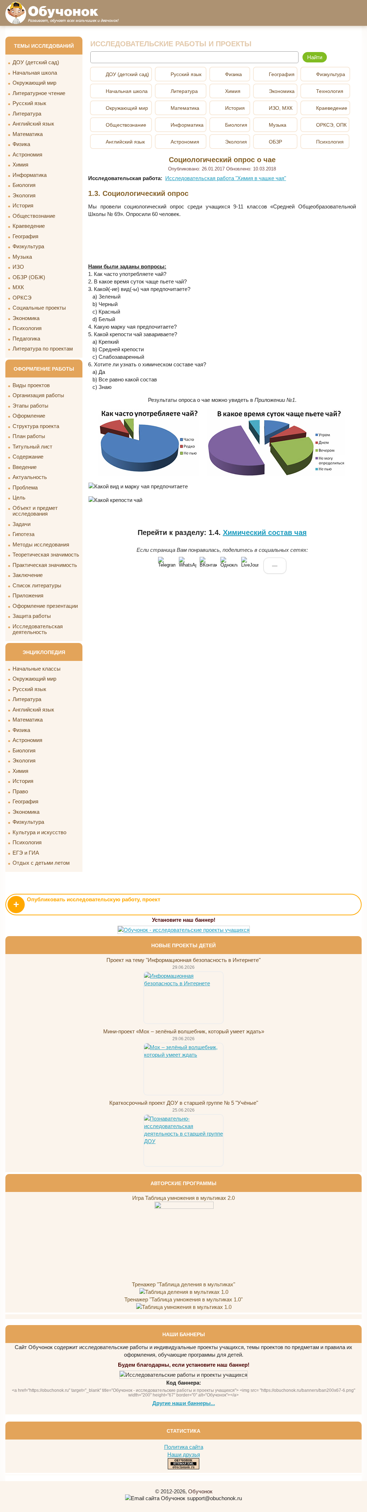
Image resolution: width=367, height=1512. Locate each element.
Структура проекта (36, 426)
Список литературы (37, 585)
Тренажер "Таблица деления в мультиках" (183, 1284)
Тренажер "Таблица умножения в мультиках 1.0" (183, 1299)
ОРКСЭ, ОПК (331, 125)
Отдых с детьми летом (41, 863)
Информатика (30, 175)
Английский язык (33, 124)
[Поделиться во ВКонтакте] (208, 565)
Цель (19, 497)
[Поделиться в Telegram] (166, 565)
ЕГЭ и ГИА (26, 853)
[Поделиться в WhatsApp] (187, 565)
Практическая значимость (45, 565)
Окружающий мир (34, 83)
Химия (20, 164)
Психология (27, 328)
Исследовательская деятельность (38, 629)
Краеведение (29, 226)
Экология (24, 195)
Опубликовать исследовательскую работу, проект (86, 903)
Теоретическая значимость (46, 554)
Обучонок (200, 1491)
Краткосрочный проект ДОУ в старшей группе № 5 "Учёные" (183, 1103)
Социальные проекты (39, 308)
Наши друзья (183, 1454)
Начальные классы (37, 669)
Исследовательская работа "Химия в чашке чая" (225, 178)
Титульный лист (32, 446)
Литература (27, 114)
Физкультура (28, 246)
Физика (21, 144)
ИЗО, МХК (280, 108)
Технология (329, 91)
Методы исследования (41, 544)
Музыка (22, 257)
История (23, 205)
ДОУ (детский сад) (36, 62)
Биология (24, 185)
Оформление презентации (45, 606)
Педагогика (26, 338)
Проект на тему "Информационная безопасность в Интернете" (183, 960)
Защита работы (32, 616)
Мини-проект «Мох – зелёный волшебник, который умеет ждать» (183, 1031)
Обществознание (34, 216)
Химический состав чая (265, 532)
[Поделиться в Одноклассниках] (229, 565)
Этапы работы (30, 406)
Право (20, 791)
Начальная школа (35, 73)
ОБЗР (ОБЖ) (29, 277)
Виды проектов (31, 385)
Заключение (28, 575)
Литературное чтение (39, 93)
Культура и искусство (39, 832)
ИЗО (18, 267)
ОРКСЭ (22, 298)
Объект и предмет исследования (35, 511)
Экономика (26, 318)
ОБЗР (275, 142)
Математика (28, 134)
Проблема (25, 487)
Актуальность (30, 477)
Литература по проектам (43, 349)
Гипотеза (23, 534)
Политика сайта (183, 1447)
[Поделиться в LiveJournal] (249, 565)
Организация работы (38, 395)
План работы (29, 436)
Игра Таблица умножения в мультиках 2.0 (183, 1198)
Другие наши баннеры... (183, 1403)
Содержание (28, 457)
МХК (18, 287)
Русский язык (29, 103)
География (25, 236)
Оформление (29, 416)
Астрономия (27, 154)
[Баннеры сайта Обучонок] (184, 930)
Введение (25, 467)
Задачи (21, 524)
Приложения (28, 595)
